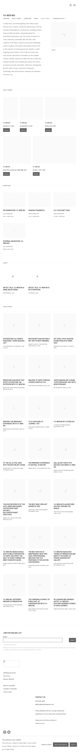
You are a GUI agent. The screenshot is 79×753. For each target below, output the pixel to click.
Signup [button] (72, 640)
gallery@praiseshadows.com (44, 704)
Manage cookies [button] (46, 744)
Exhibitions (27, 18)
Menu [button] (74, 5)
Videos (36, 18)
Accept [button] (73, 744)
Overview (6, 18)
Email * (5, 637)
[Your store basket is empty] (70, 5)
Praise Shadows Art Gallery (9, 5)
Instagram (4, 732)
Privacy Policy (40, 723)
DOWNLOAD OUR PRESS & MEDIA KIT (46, 720)
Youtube (8, 732)
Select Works (16, 18)
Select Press (45, 18)
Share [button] (54, 50)
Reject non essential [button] (61, 744)
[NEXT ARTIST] (65, 18)
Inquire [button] (6, 130)
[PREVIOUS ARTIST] (52, 18)
